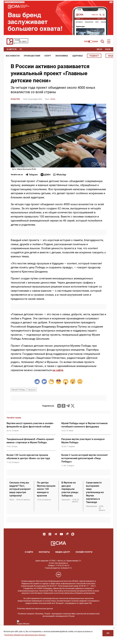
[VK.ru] (59, 406)
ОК (108, 633)
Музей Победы (18, 390)
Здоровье (77, 56)
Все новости (13, 56)
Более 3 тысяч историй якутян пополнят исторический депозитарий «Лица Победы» (84, 458)
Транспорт (65, 500)
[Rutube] (67, 534)
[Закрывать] (114, 628)
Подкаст (94, 56)
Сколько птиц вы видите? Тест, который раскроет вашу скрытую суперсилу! (20, 489)
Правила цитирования (85, 593)
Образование (91, 506)
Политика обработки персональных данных (35, 609)
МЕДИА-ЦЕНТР (62, 552)
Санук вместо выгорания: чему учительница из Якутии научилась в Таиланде (95, 492)
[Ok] (50, 534)
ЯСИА (53, 99)
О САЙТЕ (29, 552)
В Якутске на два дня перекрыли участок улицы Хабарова (69, 489)
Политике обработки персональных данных (25, 635)
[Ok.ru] (63, 406)
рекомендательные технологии (55, 598)
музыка (32, 390)
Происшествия (32, 56)
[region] (58, 632)
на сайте (57, 370)
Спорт (47, 56)
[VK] (44, 534)
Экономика (61, 56)
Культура (15, 99)
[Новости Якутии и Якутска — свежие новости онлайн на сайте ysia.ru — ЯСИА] (17, 41)
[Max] (73, 534)
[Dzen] (45, 174)
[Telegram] (68, 406)
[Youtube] (61, 534)
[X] (72, 406)
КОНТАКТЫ (44, 552)
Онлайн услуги (84, 552)
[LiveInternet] (34, 622)
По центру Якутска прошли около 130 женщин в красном (46, 489)
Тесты (11, 500)
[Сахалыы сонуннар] (91, 41)
